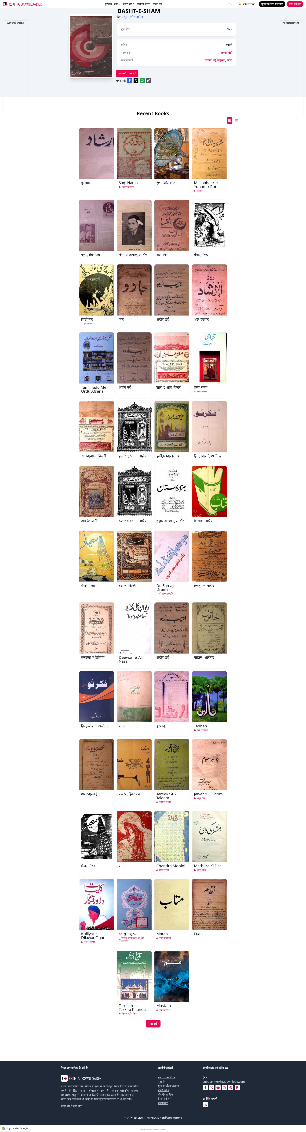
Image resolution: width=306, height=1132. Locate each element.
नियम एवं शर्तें (164, 1099)
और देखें (153, 1023)
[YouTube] (218, 1088)
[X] (211, 1088)
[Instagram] (224, 1088)
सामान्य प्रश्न (143, 4)
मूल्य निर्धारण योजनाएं (168, 1086)
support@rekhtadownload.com (224, 1081)
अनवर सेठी (226, 52)
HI (229, 4)
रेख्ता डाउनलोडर (166, 1077)
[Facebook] (205, 1088)
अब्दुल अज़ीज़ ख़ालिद (132, 17)
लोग (116, 4)
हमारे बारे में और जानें (71, 1106)
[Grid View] (229, 120)
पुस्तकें (108, 4)
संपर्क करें (157, 4)
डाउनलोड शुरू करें (127, 73)
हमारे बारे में (128, 4)
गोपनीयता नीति (165, 1094)
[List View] (236, 120)
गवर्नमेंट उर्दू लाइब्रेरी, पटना (218, 60)
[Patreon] (237, 1088)
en (205, 1105)
